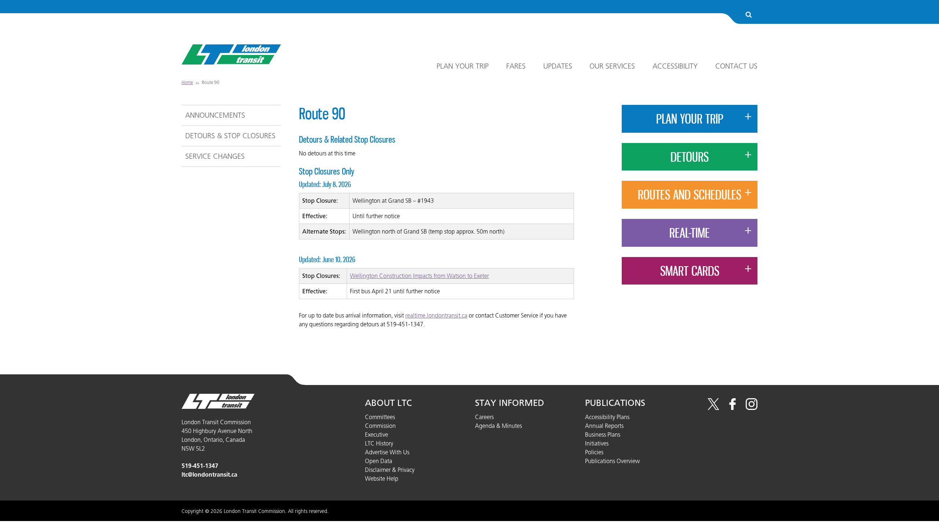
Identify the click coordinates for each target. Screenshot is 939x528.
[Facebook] (732, 407)
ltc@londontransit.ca (209, 474)
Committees (380, 417)
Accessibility (675, 66)
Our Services (612, 66)
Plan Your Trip (462, 66)
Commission (380, 425)
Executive (376, 434)
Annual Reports (604, 425)
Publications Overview (612, 461)
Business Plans (602, 434)
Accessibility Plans (607, 417)
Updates (557, 66)
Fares (516, 66)
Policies (594, 452)
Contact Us (736, 66)
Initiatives (597, 443)
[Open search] (748, 15)
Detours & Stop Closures (230, 136)
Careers (484, 417)
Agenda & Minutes (498, 425)
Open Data (378, 461)
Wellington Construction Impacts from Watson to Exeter (419, 275)
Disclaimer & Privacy (389, 469)
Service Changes (215, 156)
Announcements (215, 115)
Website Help (381, 478)
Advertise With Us (387, 452)
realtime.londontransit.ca (436, 315)
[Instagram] (751, 407)
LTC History (379, 443)
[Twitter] (713, 407)
